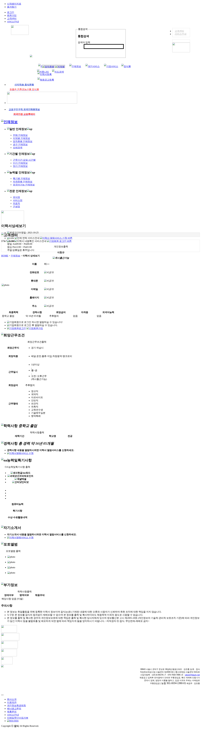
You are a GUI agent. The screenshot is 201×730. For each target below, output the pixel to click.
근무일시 (13, 372)
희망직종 (13, 356)
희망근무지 (13, 348)
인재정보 (15, 255)
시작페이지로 (14, 4)
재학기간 (19, 436)
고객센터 (179, 31)
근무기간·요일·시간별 (24, 160)
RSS (16, 721)
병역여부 (24, 595)
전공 (70, 436)
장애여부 (9, 595)
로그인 (10, 12)
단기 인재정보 (20, 163)
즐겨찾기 (11, 7)
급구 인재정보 (20, 144)
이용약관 (11, 702)
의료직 (16, 203)
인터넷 (25, 482)
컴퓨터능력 (17, 504)
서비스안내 (180, 34)
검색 (87, 51)
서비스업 (17, 200)
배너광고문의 (14, 708)
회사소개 (11, 699)
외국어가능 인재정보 (24, 184)
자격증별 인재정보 (22, 181)
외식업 (16, 197)
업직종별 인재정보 (22, 141)
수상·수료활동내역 (17, 517)
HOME (4, 255)
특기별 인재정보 (21, 178)
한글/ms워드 (24, 473)
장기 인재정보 (20, 166)
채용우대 (40, 595)
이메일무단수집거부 (17, 718)
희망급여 (13, 385)
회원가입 (11, 15)
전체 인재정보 (20, 135)
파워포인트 (27, 476)
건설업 (16, 206)
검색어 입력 (84, 42)
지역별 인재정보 (21, 138)
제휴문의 (11, 711)
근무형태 (13, 403)
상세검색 (17, 147)
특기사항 (17, 510)
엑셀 (24, 479)
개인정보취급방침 (16, 705)
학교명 (52, 436)
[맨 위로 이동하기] (2, 694)
